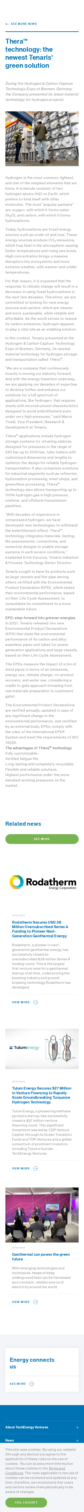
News (9, 1440)
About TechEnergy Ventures (26, 1427)
